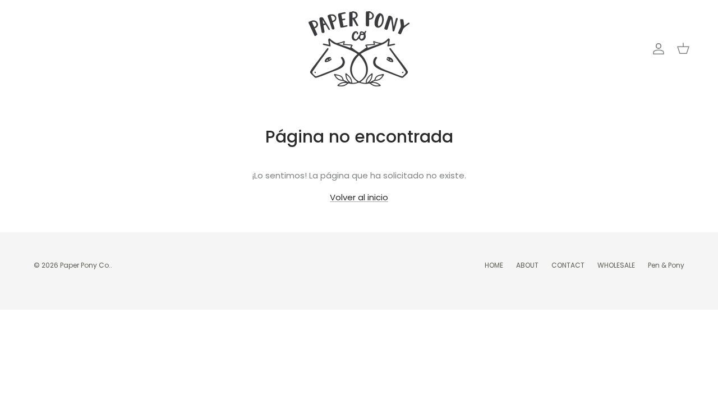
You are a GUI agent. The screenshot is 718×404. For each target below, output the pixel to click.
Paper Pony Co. (85, 265)
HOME (494, 265)
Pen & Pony (666, 265)
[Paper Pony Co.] (359, 48)
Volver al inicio (359, 197)
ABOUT (527, 265)
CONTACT (567, 265)
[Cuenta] (656, 49)
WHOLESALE (616, 265)
